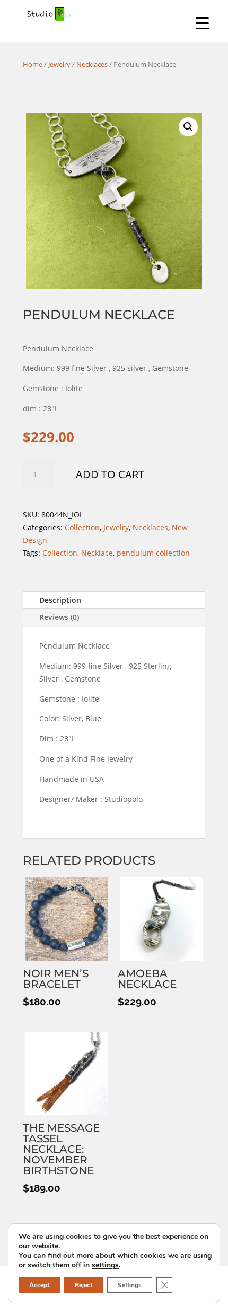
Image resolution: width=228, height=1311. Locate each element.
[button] (188, 126)
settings (105, 1265)
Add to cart (110, 474)
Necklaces (92, 64)
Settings (130, 1285)
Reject (83, 1285)
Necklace (97, 553)
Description (60, 600)
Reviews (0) (59, 617)
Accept (39, 1285)
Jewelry (59, 64)
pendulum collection (153, 553)
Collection (82, 527)
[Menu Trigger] (202, 22)
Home (32, 64)
